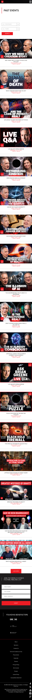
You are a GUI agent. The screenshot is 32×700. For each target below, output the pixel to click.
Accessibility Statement (16, 677)
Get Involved (16, 668)
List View (3, 19)
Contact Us (16, 648)
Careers (16, 661)
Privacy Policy (16, 664)
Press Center (16, 654)
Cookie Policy (16, 674)
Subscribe (16, 658)
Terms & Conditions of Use (16, 651)
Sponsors (16, 645)
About (16, 641)
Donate (16, 671)
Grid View (7, 19)
